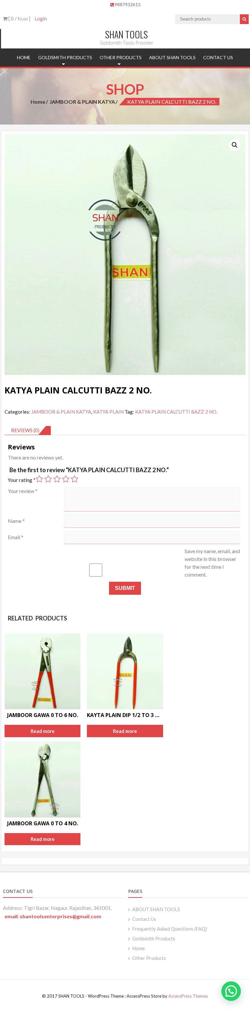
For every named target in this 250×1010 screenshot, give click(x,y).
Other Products (121, 57)
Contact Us (218, 57)
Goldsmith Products (65, 57)
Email (15, 537)
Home (24, 57)
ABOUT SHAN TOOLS (172, 57)
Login (41, 18)
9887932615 (128, 4)
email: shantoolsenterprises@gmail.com (53, 916)
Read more (43, 731)
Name (16, 521)
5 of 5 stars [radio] (74, 479)
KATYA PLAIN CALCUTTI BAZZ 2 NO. (176, 412)
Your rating (21, 480)
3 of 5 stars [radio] (57, 479)
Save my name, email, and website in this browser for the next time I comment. (212, 563)
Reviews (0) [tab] (25, 430)
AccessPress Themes (188, 996)
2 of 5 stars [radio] (48, 479)
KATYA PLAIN (108, 412)
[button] (235, 145)
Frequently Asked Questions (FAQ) (169, 929)
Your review (22, 491)
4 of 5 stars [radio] (66, 479)
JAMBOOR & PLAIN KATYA (82, 102)
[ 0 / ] (18, 18)
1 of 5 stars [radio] (39, 479)
